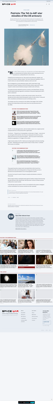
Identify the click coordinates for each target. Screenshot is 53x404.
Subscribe (48, 1)
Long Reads (23, 318)
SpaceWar (23, 312)
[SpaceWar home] (9, 4)
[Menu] (49, 4)
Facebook (14, 197)
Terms (46, 330)
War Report (23, 316)
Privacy (42, 330)
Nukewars (23, 314)
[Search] (46, 4)
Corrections (34, 318)
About (33, 312)
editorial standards (11, 206)
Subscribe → (46, 322)
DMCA (50, 330)
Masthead (34, 314)
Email (18, 197)
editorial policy (26, 226)
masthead (17, 206)
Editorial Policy (35, 316)
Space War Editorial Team (23, 24)
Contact (33, 320)
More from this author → (21, 228)
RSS (48, 325)
